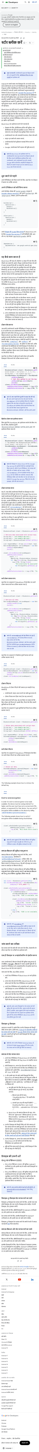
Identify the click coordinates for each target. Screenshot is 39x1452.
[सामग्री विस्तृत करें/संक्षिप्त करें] (22, 48)
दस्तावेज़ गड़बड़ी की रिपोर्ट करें (8, 1403)
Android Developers (6, 32)
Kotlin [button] (13, 365)
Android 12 (4, 1370)
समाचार (3, 1301)
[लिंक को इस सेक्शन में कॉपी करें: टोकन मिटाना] (13, 684)
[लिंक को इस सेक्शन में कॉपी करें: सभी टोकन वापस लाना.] (18, 579)
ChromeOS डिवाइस (6, 1342)
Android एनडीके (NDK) (7, 1392)
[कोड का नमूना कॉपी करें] (36, 201)
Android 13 (4, 1367)
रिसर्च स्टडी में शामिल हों (6, 1409)
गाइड (5, 34)
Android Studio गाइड (7, 1381)
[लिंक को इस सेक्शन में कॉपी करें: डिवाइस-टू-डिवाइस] (17, 1024)
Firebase (3, 1426)
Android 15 (4, 1361)
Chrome (3, 1423)
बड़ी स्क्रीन (3, 1336)
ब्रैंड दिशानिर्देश (16, 1438)
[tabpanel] (19, 379)
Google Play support (7, 1406)
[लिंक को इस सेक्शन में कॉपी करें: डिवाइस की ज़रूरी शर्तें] (22, 1156)
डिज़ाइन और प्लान (18, 32)
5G (2, 1329)
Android (3, 1289)
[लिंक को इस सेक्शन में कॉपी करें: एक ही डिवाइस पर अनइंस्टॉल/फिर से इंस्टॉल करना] (3, 958)
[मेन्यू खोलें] (3, 2)
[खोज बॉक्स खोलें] (25, 2)
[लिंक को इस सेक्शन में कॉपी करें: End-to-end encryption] (22, 798)
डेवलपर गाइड (4, 1383)
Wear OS (4, 1339)
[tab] (5, 365)
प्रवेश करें (34, 2)
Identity (14, 8)
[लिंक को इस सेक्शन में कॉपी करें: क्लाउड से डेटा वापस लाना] (21, 1054)
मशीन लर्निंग (4, 1317)
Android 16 (4, 1358)
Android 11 (4, 1373)
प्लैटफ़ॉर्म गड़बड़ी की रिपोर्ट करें (8, 1400)
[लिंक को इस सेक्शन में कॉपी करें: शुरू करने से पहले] (18, 176)
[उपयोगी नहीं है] (23, 38)
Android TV (4, 1348)
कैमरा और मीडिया (5, 1323)
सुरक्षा (2, 1295)
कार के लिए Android (6, 1345)
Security (5, 8)
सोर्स (2, 1298)
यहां (8, 1224)
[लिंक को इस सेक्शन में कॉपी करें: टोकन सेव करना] (15, 325)
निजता (2, 1326)
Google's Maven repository (10, 193)
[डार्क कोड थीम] (34, 201)
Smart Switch (21, 1045)
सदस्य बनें (25, 1443)
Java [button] (5, 365)
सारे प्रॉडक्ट (4, 1432)
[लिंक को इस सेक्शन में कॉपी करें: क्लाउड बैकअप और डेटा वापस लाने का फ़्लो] (34, 1229)
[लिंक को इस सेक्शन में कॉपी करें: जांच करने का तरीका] (21, 944)
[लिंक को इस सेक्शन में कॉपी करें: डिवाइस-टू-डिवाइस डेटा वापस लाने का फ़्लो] (34, 1198)
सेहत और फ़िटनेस (5, 1320)
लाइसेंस (9, 1438)
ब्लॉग (2, 1303)
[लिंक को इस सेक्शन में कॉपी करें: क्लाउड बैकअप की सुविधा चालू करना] (29, 851)
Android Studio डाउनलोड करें (9, 1389)
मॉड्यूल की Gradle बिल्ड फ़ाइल (14, 232)
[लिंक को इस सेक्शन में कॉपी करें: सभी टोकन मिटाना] (14, 749)
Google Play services (25, 93)
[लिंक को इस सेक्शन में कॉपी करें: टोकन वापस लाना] (16, 488)
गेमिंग (2, 1314)
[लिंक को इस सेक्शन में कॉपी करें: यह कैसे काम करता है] (22, 257)
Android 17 (4, 1355)
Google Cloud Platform (8, 1429)
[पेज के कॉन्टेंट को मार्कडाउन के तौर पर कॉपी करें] (30, 42)
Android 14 (4, 1364)
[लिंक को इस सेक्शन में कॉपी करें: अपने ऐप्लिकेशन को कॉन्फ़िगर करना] (29, 188)
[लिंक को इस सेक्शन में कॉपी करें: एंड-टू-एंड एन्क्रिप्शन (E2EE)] (23, 1161)
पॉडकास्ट (3, 1306)
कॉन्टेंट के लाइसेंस (24, 1267)
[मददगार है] (21, 38)
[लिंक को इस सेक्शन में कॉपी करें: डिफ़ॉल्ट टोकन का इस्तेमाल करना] (24, 419)
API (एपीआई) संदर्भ (6, 1386)
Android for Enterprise (7, 1292)
